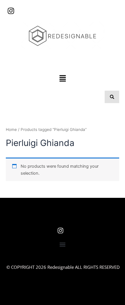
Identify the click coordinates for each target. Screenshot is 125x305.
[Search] (112, 97)
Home (11, 129)
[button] (62, 78)
